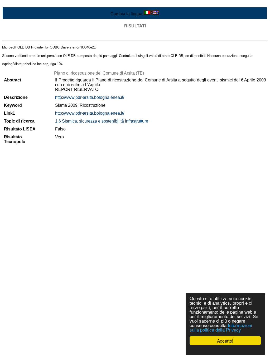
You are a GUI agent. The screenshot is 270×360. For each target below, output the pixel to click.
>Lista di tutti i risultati (22, 35)
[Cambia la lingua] (151, 14)
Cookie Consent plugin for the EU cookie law (225, 350)
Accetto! (225, 340)
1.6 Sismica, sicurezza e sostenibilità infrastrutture (101, 121)
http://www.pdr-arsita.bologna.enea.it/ (89, 97)
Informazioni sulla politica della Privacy (221, 327)
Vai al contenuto (17, 4)
